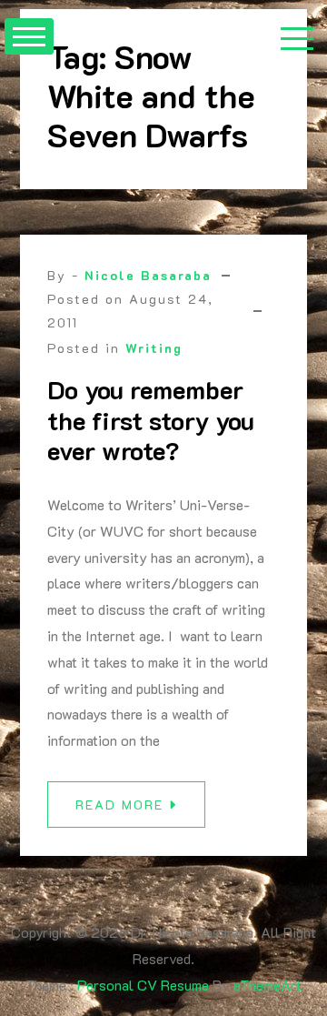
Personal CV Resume (143, 984)
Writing (154, 348)
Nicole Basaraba (148, 275)
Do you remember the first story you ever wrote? (150, 420)
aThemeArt (267, 984)
